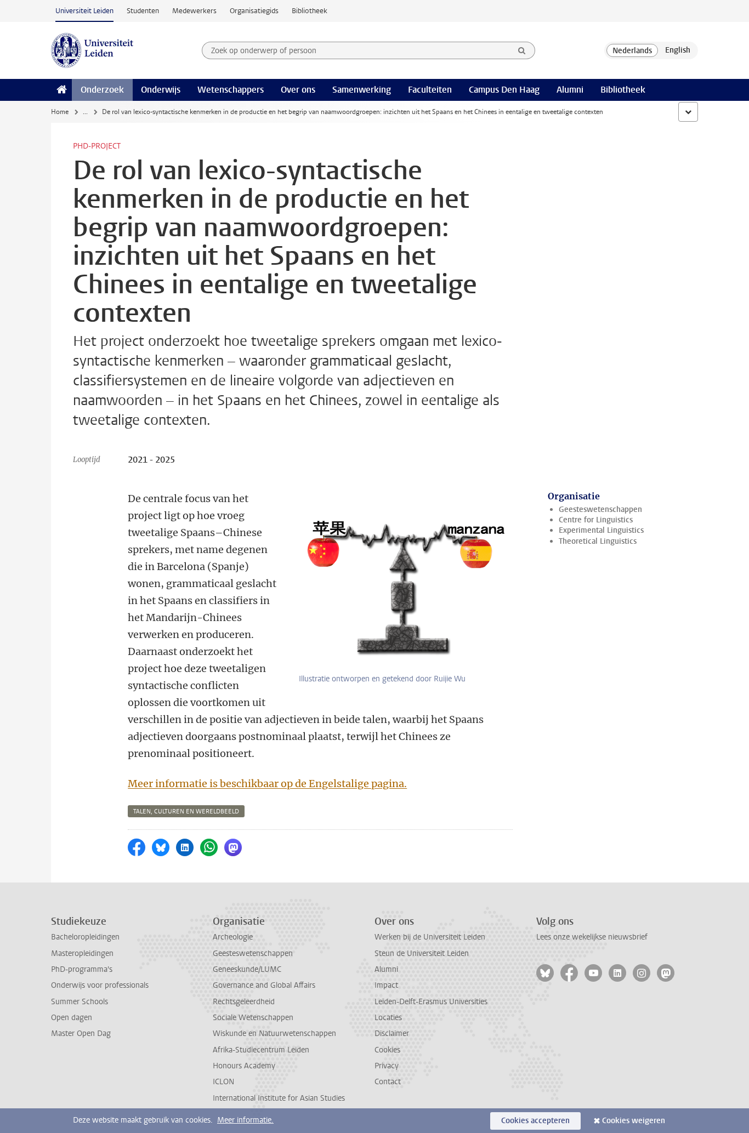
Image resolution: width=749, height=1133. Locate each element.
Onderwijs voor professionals (100, 985)
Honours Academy (244, 1066)
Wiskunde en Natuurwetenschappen (274, 1033)
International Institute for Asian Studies (279, 1098)
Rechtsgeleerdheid (244, 1002)
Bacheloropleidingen (85, 937)
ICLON (223, 1082)
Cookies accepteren (535, 1120)
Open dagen (71, 1017)
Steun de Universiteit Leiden (421, 953)
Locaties (388, 1017)
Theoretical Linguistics (598, 541)
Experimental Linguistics (601, 530)
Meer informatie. (245, 1120)
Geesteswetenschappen (600, 509)
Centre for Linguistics (596, 520)
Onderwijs (160, 89)
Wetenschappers (230, 89)
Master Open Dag (81, 1033)
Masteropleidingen (82, 953)
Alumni (570, 89)
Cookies (387, 1050)
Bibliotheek (309, 10)
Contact (387, 1082)
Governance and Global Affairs (264, 985)
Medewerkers (194, 10)
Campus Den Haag (504, 89)
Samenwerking (361, 89)
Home (60, 111)
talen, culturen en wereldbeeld (186, 811)
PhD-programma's (81, 969)
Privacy (386, 1066)
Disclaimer (391, 1033)
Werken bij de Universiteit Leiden (429, 937)
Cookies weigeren (633, 1120)
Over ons (298, 89)
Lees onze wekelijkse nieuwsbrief (592, 937)
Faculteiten (430, 89)
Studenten (143, 10)
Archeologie (233, 937)
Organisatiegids (254, 10)
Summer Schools (79, 1002)
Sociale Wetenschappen (253, 1017)
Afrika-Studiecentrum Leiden (261, 1050)
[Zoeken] (522, 50)
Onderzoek (102, 89)
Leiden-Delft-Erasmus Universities (430, 1002)
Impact (386, 985)
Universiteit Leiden (84, 10)
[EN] (678, 50)
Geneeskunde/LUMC (247, 969)
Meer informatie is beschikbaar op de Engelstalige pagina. (267, 783)
